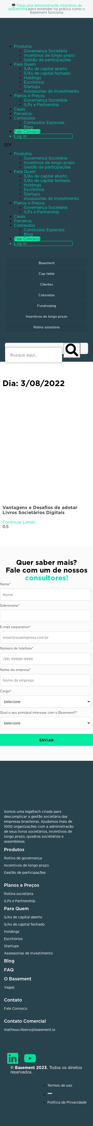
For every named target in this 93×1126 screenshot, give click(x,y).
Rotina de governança (23, 858)
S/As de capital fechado (47, 73)
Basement (47, 263)
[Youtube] (30, 1058)
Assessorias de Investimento (51, 91)
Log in (20, 136)
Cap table (47, 273)
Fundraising (46, 305)
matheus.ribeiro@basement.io (29, 1029)
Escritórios (34, 82)
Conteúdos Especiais (44, 122)
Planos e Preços (29, 95)
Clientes (46, 284)
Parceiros (23, 113)
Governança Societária (45, 51)
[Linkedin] (12, 1058)
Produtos (23, 46)
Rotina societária (46, 327)
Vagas (9, 987)
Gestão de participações (47, 60)
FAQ (9, 969)
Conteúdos (24, 118)
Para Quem (25, 64)
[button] (41, 194)
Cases (19, 109)
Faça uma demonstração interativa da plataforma (45, 7)
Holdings (32, 77)
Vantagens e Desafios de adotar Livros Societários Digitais (39, 510)
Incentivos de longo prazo (49, 55)
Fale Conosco (27, 131)
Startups (32, 86)
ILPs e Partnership (41, 104)
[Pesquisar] (71, 350)
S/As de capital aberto (45, 68)
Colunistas (46, 295)
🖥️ (14, 5)
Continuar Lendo (18, 522)
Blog (28, 127)
